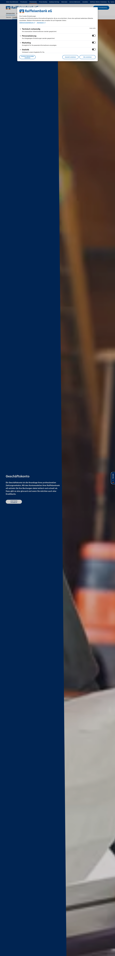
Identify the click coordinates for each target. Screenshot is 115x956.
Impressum (40, 22)
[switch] (94, 36)
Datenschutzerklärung (26, 22)
